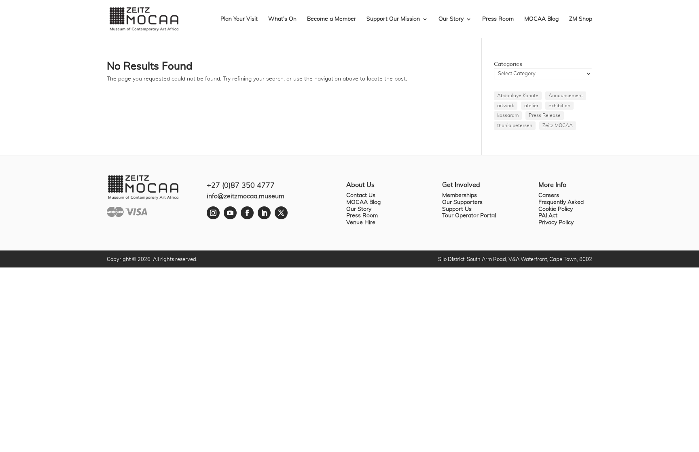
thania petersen (514, 125)
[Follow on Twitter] (281, 212)
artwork (505, 105)
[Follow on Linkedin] (264, 212)
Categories (508, 64)
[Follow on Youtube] (230, 212)
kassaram (508, 115)
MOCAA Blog (541, 19)
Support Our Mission (393, 19)
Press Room (498, 19)
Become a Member (331, 19)
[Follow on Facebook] (247, 212)
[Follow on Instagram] (213, 212)
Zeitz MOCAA (557, 125)
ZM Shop (580, 19)
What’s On (282, 19)
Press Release (545, 115)
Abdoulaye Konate (517, 95)
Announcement (566, 95)
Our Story (451, 19)
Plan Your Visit (239, 19)
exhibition (559, 105)
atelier (531, 105)
